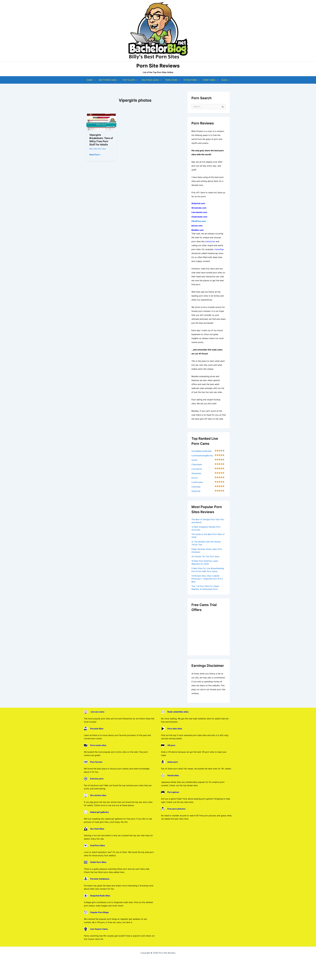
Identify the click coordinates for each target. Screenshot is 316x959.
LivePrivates (197, 482)
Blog (224, 80)
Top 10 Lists (129, 80)
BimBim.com (197, 230)
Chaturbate (196, 464)
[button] (93, 80)
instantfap (219, 249)
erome (194, 460)
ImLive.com (197, 225)
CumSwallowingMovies (202, 455)
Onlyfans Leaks (150, 80)
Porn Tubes (209, 80)
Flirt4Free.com (198, 221)
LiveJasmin (196, 469)
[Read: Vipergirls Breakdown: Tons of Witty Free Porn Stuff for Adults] (101, 121)
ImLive (194, 478)
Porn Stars (171, 80)
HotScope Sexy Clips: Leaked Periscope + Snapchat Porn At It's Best (207, 579)
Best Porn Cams (107, 80)
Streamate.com (198, 208)
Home (89, 80)
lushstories (210, 241)
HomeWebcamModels (201, 451)
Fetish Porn (190, 80)
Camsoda (195, 486)
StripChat (195, 491)
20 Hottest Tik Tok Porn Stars (205, 556)
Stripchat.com (198, 203)
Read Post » (95, 154)
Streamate (196, 473)
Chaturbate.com (199, 216)
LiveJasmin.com (199, 212)
